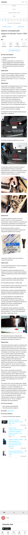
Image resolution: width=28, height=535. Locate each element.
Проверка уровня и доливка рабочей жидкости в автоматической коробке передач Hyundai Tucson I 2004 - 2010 (16, 443)
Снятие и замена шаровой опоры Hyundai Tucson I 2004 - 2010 (16, 452)
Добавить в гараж (7, 26)
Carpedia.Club (7, 524)
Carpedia (4, 2)
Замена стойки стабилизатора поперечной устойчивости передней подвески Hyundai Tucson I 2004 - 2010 (16, 431)
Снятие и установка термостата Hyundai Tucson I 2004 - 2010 (16, 421)
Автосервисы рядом (14, 50)
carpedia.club (10, 410)
